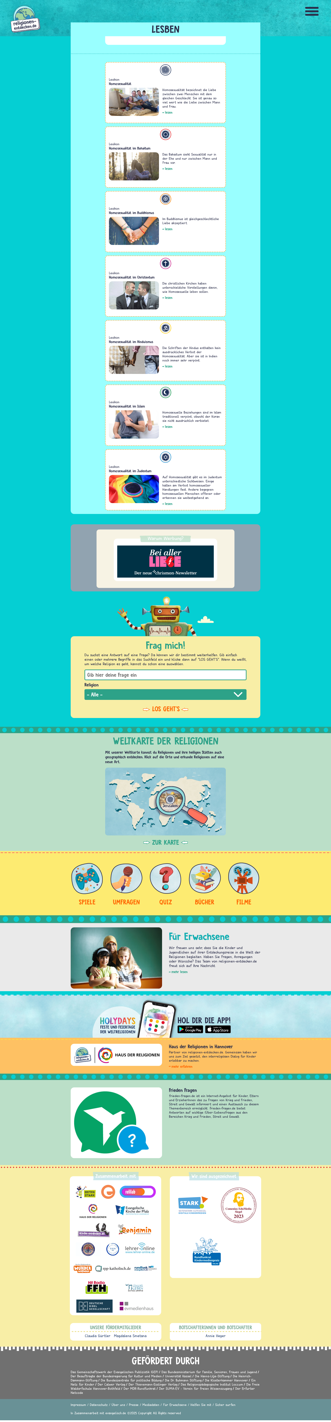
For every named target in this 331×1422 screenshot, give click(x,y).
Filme (244, 902)
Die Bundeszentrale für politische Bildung (131, 1380)
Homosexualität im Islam (127, 406)
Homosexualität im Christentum (131, 277)
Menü (312, 11)
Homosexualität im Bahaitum (129, 148)
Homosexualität (120, 84)
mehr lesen (180, 972)
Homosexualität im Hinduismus (131, 342)
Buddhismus (165, 199)
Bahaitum (165, 134)
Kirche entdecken (195, 1090)
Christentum (165, 263)
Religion (91, 684)
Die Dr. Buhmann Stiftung (183, 1380)
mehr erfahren (182, 1066)
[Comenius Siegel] (238, 1205)
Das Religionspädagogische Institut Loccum (212, 1384)
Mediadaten (150, 1405)
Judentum (165, 457)
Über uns (118, 1405)
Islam (165, 392)
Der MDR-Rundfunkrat (140, 1388)
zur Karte (165, 842)
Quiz (165, 902)
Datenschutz (99, 1405)
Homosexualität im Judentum (130, 471)
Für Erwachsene (175, 1405)
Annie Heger (215, 1336)
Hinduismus (165, 328)
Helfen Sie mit (200, 1405)
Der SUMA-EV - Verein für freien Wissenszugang (195, 1388)
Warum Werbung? (166, 538)
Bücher (204, 902)
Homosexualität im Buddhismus (131, 213)
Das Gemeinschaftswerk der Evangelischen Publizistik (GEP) (114, 1372)
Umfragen (126, 902)
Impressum (78, 1405)
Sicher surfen (225, 1405)
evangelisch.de (115, 1413)
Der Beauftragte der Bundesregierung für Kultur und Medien (116, 1376)
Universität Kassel (178, 1376)
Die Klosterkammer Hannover (226, 1380)
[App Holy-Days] (165, 1016)
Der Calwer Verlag (111, 1384)
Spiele (87, 902)
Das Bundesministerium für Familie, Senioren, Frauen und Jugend (209, 1372)
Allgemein (165, 70)
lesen (168, 112)
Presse (134, 1405)
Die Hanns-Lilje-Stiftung (212, 1376)
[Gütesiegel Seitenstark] (192, 1205)
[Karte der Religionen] (165, 801)
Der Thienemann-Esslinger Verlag (153, 1384)
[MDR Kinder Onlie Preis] (206, 1251)
